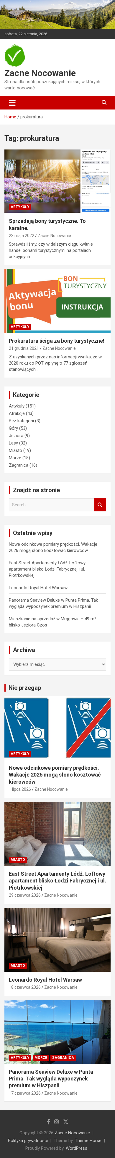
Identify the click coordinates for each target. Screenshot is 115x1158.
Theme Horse (88, 1140)
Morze (15, 457)
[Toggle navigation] (12, 102)
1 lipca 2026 (20, 789)
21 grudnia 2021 (24, 348)
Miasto (15, 450)
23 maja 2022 (21, 235)
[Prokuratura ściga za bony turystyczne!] (57, 301)
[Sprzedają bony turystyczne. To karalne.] (57, 181)
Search (100, 505)
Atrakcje (17, 413)
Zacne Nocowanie (40, 73)
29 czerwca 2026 (25, 895)
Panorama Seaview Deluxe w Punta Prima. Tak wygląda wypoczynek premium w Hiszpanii (51, 1079)
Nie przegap (25, 687)
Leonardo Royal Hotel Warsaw (38, 587)
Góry (13, 428)
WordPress (76, 1148)
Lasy (13, 443)
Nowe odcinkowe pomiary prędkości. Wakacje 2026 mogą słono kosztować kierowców (55, 775)
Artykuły (20, 207)
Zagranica (18, 465)
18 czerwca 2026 (25, 987)
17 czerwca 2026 (25, 1093)
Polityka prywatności (28, 1140)
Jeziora (16, 435)
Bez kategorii (21, 420)
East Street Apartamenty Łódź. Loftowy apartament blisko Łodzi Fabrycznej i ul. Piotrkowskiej (47, 569)
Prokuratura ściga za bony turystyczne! (56, 341)
